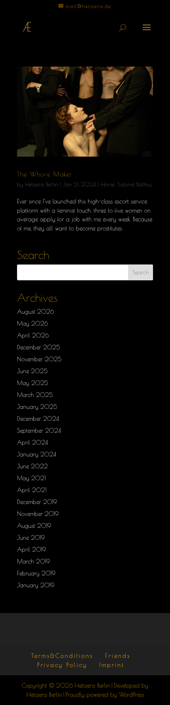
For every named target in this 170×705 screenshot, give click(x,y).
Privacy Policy (62, 664)
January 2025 (37, 406)
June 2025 (32, 371)
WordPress (131, 694)
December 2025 (38, 347)
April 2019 (31, 549)
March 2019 (33, 561)
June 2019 (31, 537)
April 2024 (32, 442)
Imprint (112, 664)
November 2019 (38, 513)
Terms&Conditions (62, 655)
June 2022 (32, 466)
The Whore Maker (44, 174)
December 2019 (37, 501)
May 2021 (31, 478)
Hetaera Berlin (41, 184)
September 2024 (39, 430)
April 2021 (32, 490)
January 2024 (36, 454)
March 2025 (35, 394)
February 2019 (36, 573)
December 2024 (38, 418)
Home (108, 184)
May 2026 (32, 323)
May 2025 (32, 382)
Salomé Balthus (134, 184)
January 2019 (35, 585)
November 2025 (39, 359)
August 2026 (35, 311)
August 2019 (34, 525)
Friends (117, 655)
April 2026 (33, 335)
